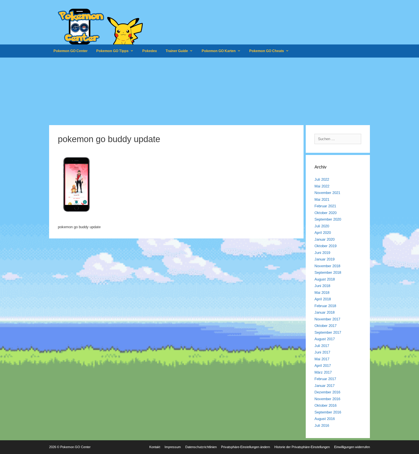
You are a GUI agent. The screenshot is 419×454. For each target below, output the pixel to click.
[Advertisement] (209, 90)
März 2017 (323, 372)
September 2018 (327, 272)
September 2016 (327, 412)
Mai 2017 (321, 359)
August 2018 (324, 279)
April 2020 (322, 233)
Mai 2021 (321, 199)
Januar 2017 (324, 386)
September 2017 (327, 332)
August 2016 (324, 419)
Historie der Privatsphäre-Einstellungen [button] (302, 447)
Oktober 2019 (325, 246)
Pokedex (149, 51)
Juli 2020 (321, 226)
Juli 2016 (321, 425)
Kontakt (154, 447)
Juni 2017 (322, 352)
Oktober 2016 (325, 405)
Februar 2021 (325, 206)
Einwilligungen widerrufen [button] (352, 447)
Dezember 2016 (327, 392)
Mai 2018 (321, 293)
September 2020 (327, 219)
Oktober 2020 (325, 213)
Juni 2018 (322, 286)
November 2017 (327, 319)
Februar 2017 (325, 379)
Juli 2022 (321, 179)
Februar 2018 (325, 306)
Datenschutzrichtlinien (201, 447)
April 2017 (322, 366)
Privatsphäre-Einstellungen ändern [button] (245, 447)
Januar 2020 (324, 239)
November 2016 (327, 399)
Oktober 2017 (325, 326)
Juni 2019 (322, 253)
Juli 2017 (321, 346)
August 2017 (324, 339)
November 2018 (327, 266)
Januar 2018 (324, 312)
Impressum (173, 447)
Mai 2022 (321, 186)
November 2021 (327, 193)
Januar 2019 (324, 259)
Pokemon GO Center (70, 51)
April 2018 (322, 299)
